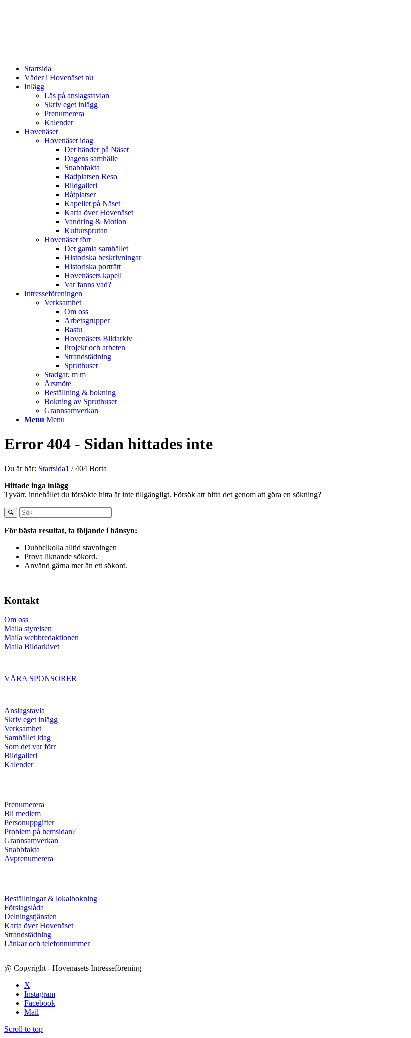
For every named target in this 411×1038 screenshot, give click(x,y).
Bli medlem (22, 813)
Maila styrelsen (28, 628)
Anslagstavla (24, 710)
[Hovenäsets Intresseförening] (79, 51)
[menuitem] (215, 68)
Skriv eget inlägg (31, 719)
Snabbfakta (22, 849)
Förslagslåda (24, 907)
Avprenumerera (28, 858)
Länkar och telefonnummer (47, 943)
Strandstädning (27, 934)
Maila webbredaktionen (41, 637)
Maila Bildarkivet (31, 646)
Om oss (16, 619)
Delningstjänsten (30, 916)
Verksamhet (22, 728)
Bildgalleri (20, 755)
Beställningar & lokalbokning (50, 898)
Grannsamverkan (31, 840)
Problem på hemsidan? (40, 831)
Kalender (18, 764)
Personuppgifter (29, 822)
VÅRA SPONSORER (40, 678)
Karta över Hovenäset (38, 925)
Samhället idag (27, 737)
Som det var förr (30, 746)
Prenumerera (24, 804)
